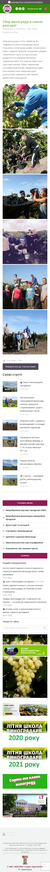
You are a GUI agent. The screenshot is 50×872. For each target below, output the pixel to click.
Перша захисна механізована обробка (30, 462)
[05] (25, 196)
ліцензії (42, 848)
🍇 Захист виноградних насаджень (31, 384)
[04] (25, 151)
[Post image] (10, 386)
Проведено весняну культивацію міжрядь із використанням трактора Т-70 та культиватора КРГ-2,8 (32, 444)
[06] (25, 332)
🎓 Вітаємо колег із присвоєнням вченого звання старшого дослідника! (22, 610)
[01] (25, 242)
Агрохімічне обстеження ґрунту (22, 548)
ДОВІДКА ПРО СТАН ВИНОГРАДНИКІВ (27, 2)
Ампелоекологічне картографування (24, 542)
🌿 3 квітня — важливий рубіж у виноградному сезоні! (31, 479)
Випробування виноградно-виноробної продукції (25, 517)
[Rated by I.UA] (8, 834)
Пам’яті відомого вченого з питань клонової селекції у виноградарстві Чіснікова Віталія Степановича (23, 588)
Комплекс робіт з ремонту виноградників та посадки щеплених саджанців (32, 424)
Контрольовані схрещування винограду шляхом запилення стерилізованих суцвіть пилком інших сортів (32, 404)
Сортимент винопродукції (19, 531)
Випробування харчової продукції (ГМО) (26, 510)
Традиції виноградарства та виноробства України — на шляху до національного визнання (24, 600)
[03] (25, 106)
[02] (25, 287)
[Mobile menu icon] (45, 8)
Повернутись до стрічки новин (20, 366)
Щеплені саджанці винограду (21, 537)
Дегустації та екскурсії (17, 525)
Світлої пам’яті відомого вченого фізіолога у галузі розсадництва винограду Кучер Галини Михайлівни (23, 571)
